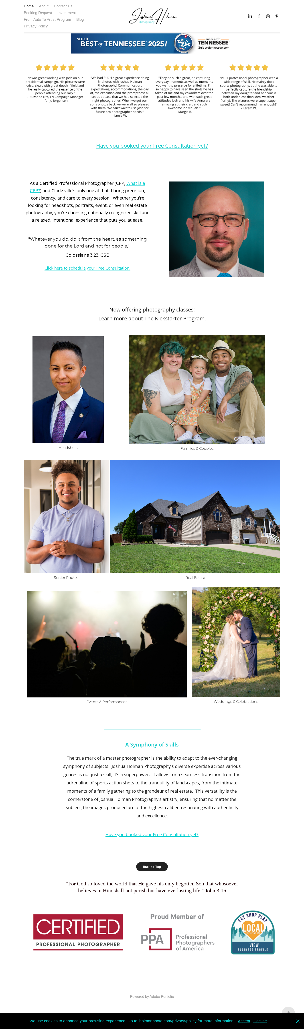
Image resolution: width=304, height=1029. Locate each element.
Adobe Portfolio (162, 996)
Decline (260, 1021)
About (44, 6)
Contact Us (63, 6)
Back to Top (152, 866)
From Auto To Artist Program (47, 19)
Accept (244, 1021)
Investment (66, 13)
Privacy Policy (36, 26)
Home (29, 6)
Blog (80, 19)
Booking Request (38, 13)
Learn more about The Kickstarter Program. (152, 318)
